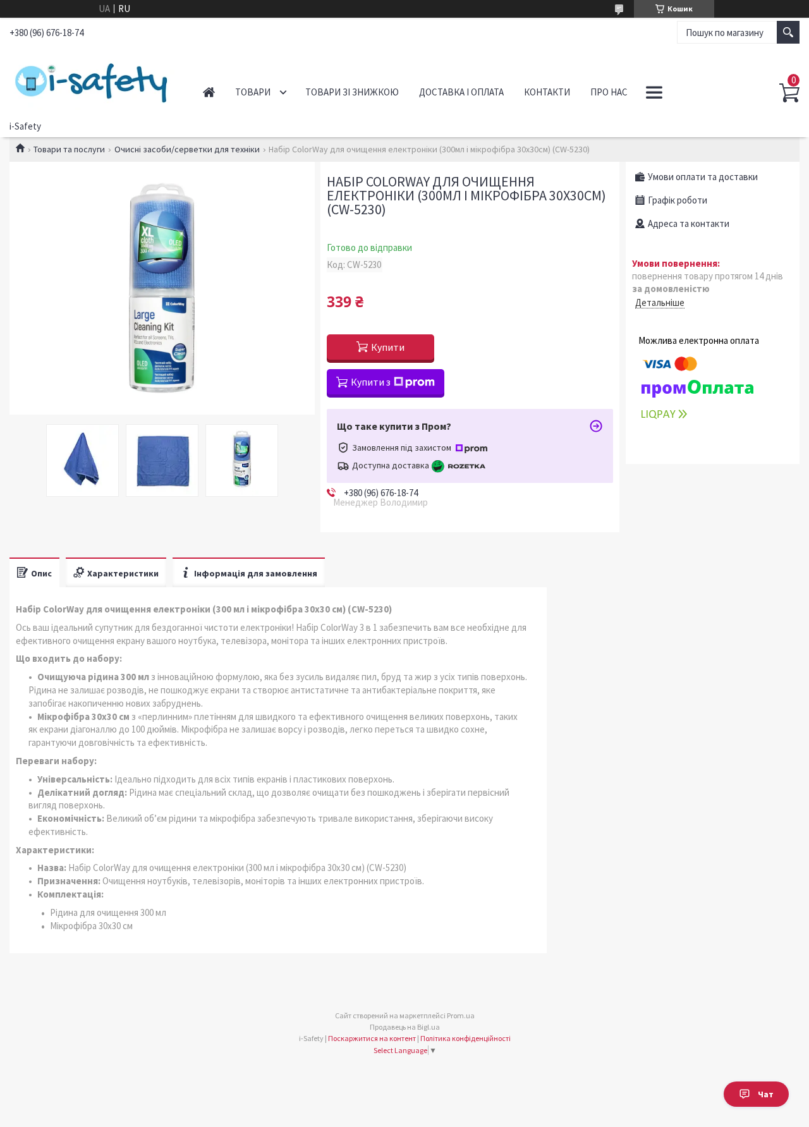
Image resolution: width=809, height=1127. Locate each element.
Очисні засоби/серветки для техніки (187, 149)
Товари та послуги (69, 149)
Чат (766, 1094)
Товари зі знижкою (352, 92)
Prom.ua (461, 1015)
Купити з (371, 381)
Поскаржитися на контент (372, 1038)
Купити (387, 347)
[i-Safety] (92, 81)
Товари (253, 92)
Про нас (609, 92)
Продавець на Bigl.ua (405, 1027)
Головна (208, 91)
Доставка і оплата (461, 92)
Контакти (547, 92)
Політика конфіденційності (465, 1038)
